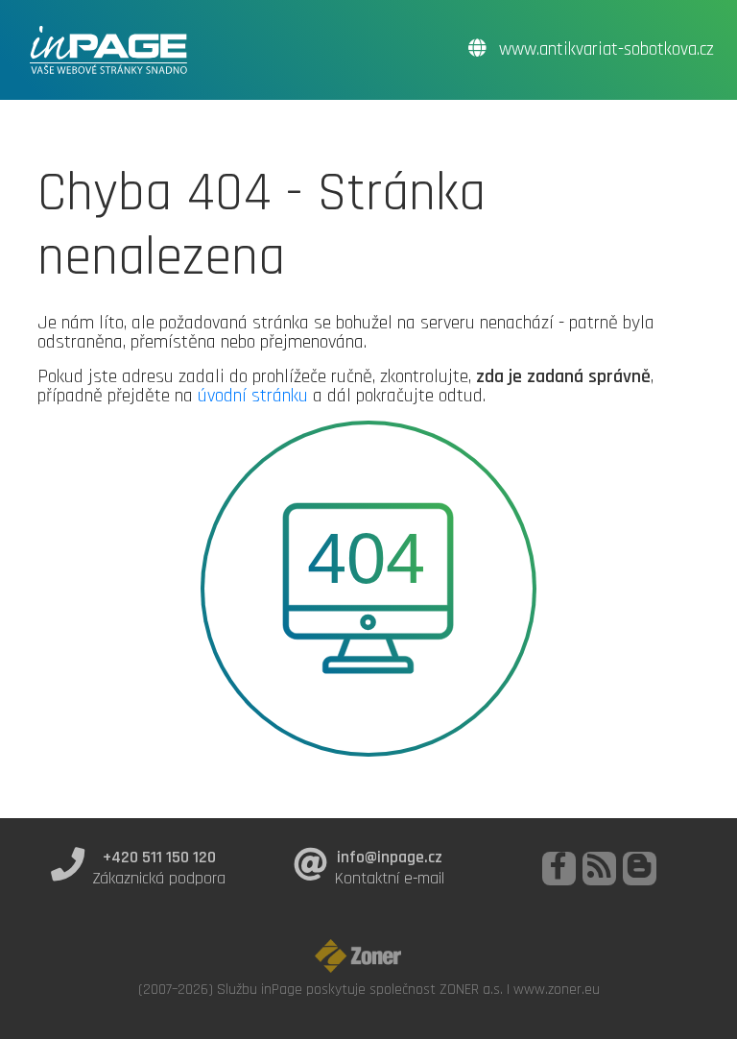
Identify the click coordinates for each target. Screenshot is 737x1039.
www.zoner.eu (556, 989)
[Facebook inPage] (559, 868)
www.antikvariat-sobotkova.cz (604, 49)
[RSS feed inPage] (599, 868)
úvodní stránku (253, 395)
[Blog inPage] (639, 868)
